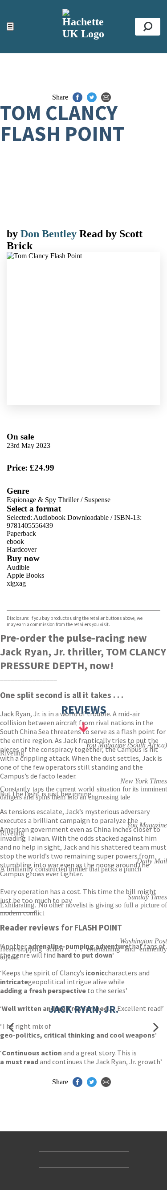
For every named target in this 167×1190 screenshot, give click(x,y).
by (13, 234)
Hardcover (22, 549)
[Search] (147, 27)
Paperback (21, 533)
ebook (15, 541)
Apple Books (25, 575)
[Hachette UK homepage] (83, 26)
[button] (11, 1027)
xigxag (16, 583)
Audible (18, 567)
